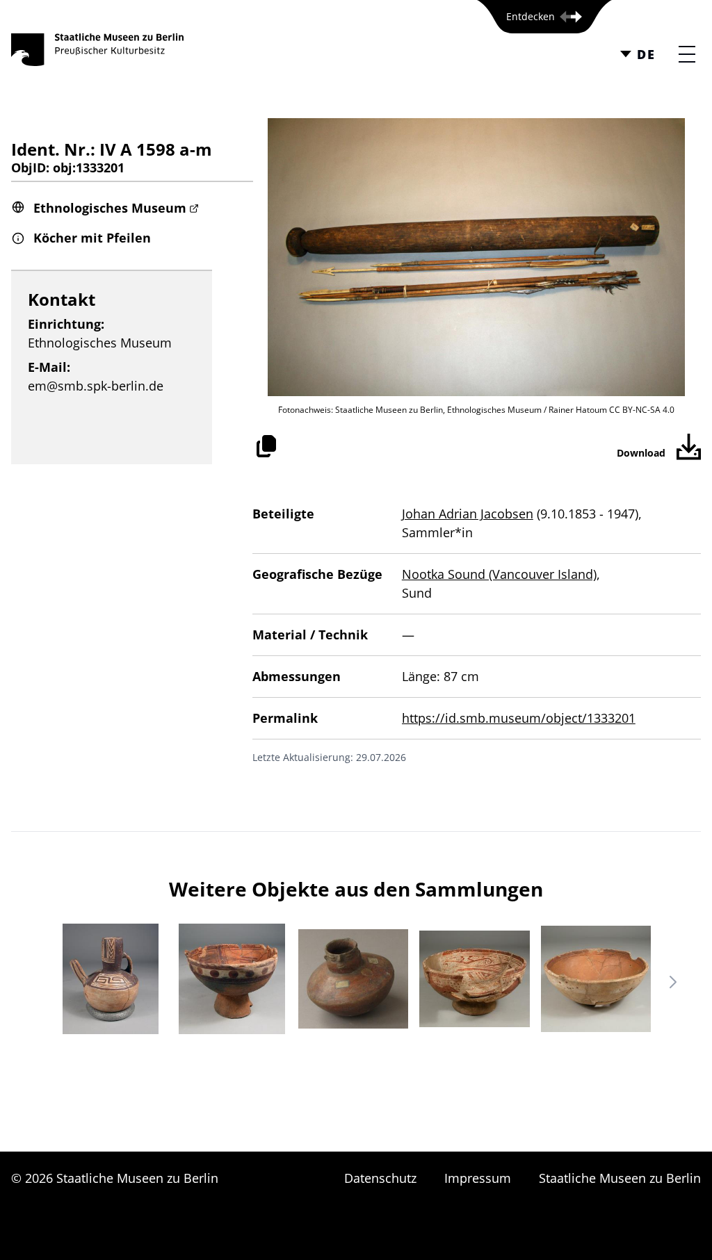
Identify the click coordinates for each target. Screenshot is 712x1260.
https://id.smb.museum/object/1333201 (519, 718)
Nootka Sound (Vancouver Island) (499, 574)
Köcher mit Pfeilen (92, 237)
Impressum (477, 1178)
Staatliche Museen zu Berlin (620, 1178)
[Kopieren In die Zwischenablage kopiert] (266, 446)
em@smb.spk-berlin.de (95, 385)
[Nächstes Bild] (673, 982)
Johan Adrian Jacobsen (467, 513)
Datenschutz (380, 1178)
